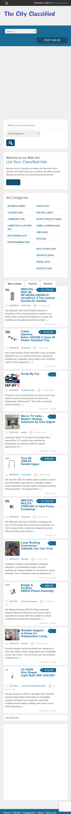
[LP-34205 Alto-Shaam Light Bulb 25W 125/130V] (12, 682)
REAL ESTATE (43, 249)
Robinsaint (25, 517)
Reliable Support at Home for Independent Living (34, 633)
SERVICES (41, 255)
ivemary (24, 643)
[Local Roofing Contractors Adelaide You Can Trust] (12, 555)
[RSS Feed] (6, 2)
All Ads (16, 812)
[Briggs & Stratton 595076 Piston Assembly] (12, 597)
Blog (40, 812)
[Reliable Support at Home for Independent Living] (12, 639)
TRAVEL (40, 262)
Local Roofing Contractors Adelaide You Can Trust (37, 545)
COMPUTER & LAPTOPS (20, 226)
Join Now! (13, 182)
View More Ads (12, 718)
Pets (39, 239)
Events (40, 206)
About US (51, 812)
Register (55, 3)
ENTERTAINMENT (16, 242)
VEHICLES (41, 268)
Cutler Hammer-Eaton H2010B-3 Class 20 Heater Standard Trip (38, 336)
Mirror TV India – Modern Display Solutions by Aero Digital (38, 419)
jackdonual (25, 348)
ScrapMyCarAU (27, 390)
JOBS (39, 232)
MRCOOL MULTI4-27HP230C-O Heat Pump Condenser (37, 505)
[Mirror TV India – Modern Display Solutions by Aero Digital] (12, 428)
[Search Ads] (10, 142)
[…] (46, 320)
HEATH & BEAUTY (45, 219)
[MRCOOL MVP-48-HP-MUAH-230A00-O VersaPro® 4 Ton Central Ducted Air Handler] (12, 302)
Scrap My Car (30, 373)
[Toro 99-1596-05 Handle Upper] (12, 471)
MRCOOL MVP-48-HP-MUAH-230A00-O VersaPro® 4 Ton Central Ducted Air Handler (38, 295)
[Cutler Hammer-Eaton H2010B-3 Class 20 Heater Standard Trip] (12, 344)
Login (63, 3)
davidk (24, 432)
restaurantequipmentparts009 (33, 686)
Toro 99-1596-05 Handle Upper (30, 461)
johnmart (24, 559)
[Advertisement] (35, 82)
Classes (12, 212)
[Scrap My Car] (12, 386)
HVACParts (26, 305)
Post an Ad (52, 40)
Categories (29, 812)
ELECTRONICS (15, 236)
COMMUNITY (14, 219)
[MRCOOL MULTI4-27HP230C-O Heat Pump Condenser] (12, 513)
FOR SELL (41, 212)
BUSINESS (13, 206)
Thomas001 (26, 475)
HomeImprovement (29, 601)
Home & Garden (45, 226)
